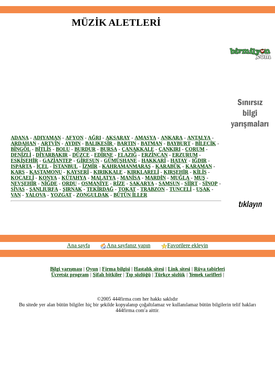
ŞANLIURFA (43, 189)
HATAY (178, 160)
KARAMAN (198, 166)
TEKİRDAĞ (100, 189)
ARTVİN (50, 143)
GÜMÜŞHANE (120, 160)
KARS (18, 172)
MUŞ (199, 177)
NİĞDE (49, 183)
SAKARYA (142, 183)
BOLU (63, 149)
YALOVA (35, 195)
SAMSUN (169, 183)
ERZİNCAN (154, 155)
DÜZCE (81, 155)
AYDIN (73, 143)
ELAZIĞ (127, 155)
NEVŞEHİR (24, 183)
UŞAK (203, 189)
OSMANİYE (94, 183)
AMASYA (145, 137)
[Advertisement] (137, 3)
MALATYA (103, 177)
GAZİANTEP (57, 160)
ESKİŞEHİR (24, 160)
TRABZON (152, 189)
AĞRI (94, 137)
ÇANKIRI (169, 149)
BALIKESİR (99, 143)
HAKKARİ (153, 160)
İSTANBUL (65, 166)
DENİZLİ (21, 155)
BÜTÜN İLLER (130, 195)
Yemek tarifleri (205, 274)
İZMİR (89, 166)
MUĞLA (179, 177)
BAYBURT (178, 143)
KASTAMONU (45, 172)
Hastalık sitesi (149, 269)
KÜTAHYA (74, 177)
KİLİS (200, 172)
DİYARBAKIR (52, 155)
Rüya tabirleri (209, 269)
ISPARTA (21, 166)
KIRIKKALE (107, 172)
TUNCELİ (180, 189)
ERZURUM (185, 155)
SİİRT (191, 183)
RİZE (119, 183)
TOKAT (127, 189)
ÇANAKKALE (138, 149)
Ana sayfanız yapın (128, 245)
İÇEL (42, 166)
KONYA (48, 177)
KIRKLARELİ (143, 172)
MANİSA (130, 177)
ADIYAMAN (47, 137)
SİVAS (18, 189)
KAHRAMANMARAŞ (126, 166)
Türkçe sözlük (170, 274)
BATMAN (151, 143)
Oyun (92, 269)
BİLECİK (205, 143)
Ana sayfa (78, 245)
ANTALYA (199, 137)
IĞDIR (199, 160)
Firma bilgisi (116, 269)
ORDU (69, 183)
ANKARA (172, 137)
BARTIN (126, 143)
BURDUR (85, 149)
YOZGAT (61, 195)
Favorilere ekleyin (187, 245)
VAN (16, 195)
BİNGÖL (20, 149)
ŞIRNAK (72, 189)
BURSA (108, 149)
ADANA (20, 137)
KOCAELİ (22, 177)
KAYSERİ (78, 172)
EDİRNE (103, 155)
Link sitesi (179, 269)
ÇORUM (194, 149)
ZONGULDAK (92, 195)
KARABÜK (168, 166)
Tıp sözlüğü (138, 274)
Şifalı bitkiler (107, 274)
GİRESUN (88, 160)
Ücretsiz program (70, 274)
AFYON (74, 137)
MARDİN (155, 177)
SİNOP (210, 183)
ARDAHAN (23, 143)
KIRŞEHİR (176, 172)
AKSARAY (118, 137)
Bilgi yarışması (66, 269)
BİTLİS (43, 149)
